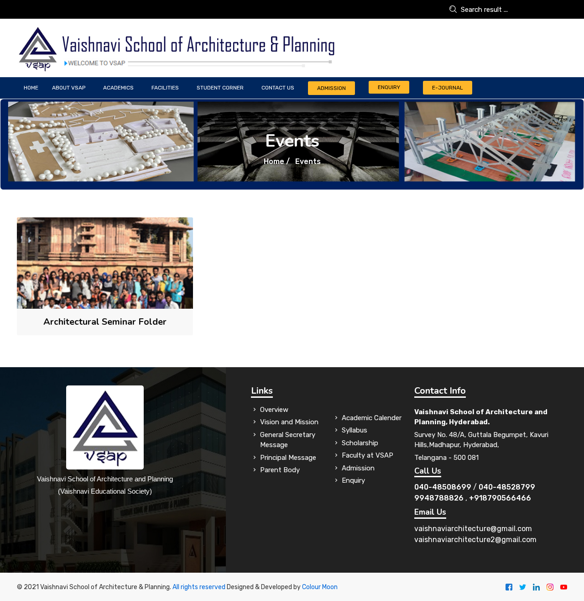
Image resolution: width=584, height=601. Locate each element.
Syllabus (354, 430)
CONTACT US (277, 87)
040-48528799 (507, 487)
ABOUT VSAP (68, 87)
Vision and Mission (289, 422)
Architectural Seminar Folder (105, 322)
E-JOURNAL (447, 87)
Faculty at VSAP (367, 455)
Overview (274, 410)
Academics (118, 87)
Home (31, 87)
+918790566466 (500, 498)
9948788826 (439, 498)
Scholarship (360, 443)
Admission (331, 88)
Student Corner (220, 87)
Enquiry (389, 87)
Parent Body (280, 470)
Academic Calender (372, 418)
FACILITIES (165, 87)
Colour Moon (320, 587)
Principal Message (288, 457)
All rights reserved (198, 587)
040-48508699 (442, 487)
